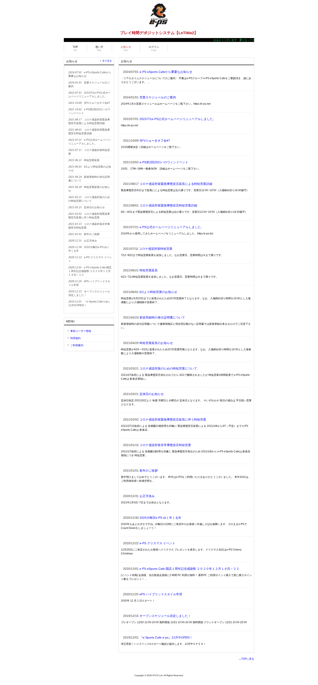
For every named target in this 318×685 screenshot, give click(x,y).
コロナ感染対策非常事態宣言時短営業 (165, 445)
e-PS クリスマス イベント (157, 543)
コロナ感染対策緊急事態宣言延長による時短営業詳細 (176, 184)
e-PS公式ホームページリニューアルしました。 (172, 227)
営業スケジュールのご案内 (158, 97)
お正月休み (147, 496)
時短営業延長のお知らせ (156, 343)
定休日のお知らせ (152, 394)
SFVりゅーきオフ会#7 (155, 140)
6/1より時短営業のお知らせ (158, 292)
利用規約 (75, 338)
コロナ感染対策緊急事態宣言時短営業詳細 (168, 205)
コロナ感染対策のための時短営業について (168, 368)
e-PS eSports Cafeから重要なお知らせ (166, 72)
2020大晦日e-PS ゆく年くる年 (162, 517)
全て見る (107, 60)
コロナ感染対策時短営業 (155, 248)
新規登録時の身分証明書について (162, 317)
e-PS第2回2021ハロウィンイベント (164, 162)
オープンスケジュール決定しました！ (165, 616)
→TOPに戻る (246, 658)
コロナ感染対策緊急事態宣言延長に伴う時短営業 (173, 419)
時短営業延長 (149, 270)
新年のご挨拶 (149, 470)
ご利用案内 (76, 345)
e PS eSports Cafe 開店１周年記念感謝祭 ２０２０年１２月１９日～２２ (189, 568)
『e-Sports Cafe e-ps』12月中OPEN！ (166, 637)
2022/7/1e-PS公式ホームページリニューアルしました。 (178, 119)
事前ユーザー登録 (80, 331)
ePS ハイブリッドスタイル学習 (160, 594)
